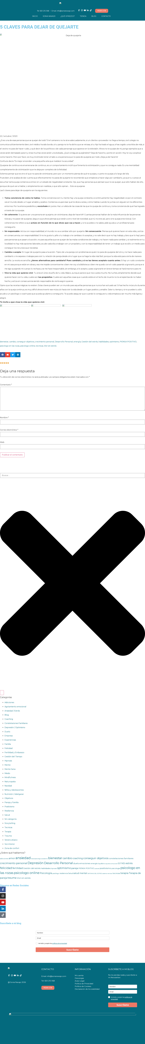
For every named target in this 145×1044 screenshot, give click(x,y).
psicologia (115, 868)
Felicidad (9, 748)
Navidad (8, 786)
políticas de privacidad (59, 943)
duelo (76, 863)
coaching (78, 858)
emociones (84, 863)
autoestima (44, 858)
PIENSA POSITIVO (128, 342)
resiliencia (63, 873)
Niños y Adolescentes (14, 790)
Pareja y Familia (11, 802)
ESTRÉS (121, 863)
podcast (97, 868)
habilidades (104, 342)
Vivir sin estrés (50, 346)
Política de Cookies (83, 986)
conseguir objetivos (25, 342)
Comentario (6, 385)
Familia (8, 744)
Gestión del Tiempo (13, 756)
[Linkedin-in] (88, 10)
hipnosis (54, 868)
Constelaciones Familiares (16, 723)
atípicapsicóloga (36, 858)
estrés (129, 863)
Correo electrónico (9, 430)
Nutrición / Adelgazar (14, 794)
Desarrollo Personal (64, 342)
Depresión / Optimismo (15, 727)
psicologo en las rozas (9, 346)
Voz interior (10, 844)
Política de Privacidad (84, 984)
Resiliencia (9, 811)
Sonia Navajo (49, 16)
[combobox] (72, 475)
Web (2, 442)
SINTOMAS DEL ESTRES (94, 873)
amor (12, 858)
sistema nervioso (107, 873)
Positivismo (9, 807)
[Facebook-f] (79, 10)
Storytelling (10, 823)
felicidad (6, 868)
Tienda (83, 16)
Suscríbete (72, 949)
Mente (8, 765)
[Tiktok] (91, 10)
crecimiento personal (44, 342)
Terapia (8, 832)
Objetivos (9, 798)
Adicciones (9, 702)
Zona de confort (12, 848)
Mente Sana (10, 769)
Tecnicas (8, 827)
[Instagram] (82, 10)
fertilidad (17, 868)
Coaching (9, 719)
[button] (2, 354)
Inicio (35, 16)
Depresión (36, 863)
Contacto (106, 16)
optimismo (114, 342)
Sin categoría (10, 819)
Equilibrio (101, 863)
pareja (74, 868)
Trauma (8, 836)
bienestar (4, 342)
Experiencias (10, 740)
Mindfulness (10, 777)
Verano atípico (11, 840)
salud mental (80, 873)
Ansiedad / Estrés (12, 711)
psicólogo (55, 873)
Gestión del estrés (90, 342)
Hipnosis (8, 761)
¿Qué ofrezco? (67, 16)
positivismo (105, 868)
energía (77, 342)
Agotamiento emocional (15, 707)
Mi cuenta (79, 975)
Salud (7, 815)
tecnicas (39, 346)
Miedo (7, 773)
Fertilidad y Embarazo (14, 752)
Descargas (79, 978)
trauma (12, 877)
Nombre (4, 418)
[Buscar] (2, 692)
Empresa (9, 736)
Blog (93, 16)
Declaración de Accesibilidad (87, 989)
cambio (12, 342)
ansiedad (23, 858)
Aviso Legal (79, 981)
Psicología (46, 873)
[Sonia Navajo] (72, 4)
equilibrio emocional (111, 863)
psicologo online (27, 346)
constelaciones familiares (121, 858)
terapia (124, 873)
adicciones (4, 858)
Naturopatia (10, 782)
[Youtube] (85, 10)
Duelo (7, 732)
